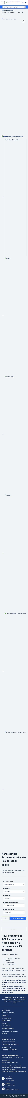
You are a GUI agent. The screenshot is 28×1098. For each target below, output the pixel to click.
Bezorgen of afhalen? (8, 1039)
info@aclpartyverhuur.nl (12, 1089)
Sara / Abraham (6, 1026)
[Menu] (3, 2)
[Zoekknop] (24, 7)
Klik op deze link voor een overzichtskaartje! (14, 1071)
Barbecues (5, 1015)
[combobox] (13, 7)
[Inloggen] (23, 3)
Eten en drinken (6, 1020)
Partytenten (6, 1010)
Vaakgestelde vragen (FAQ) (10, 1044)
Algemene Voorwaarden (9, 1049)
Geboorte (5, 1023)
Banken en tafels (7, 1018)
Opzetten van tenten (8, 1042)
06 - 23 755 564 (10, 1085)
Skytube (4, 1033)
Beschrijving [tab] (13, 929)
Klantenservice (6, 1047)
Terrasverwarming (8, 1028)
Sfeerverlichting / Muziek (10, 1031)
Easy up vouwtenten (8, 1012)
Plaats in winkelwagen (18, 918)
